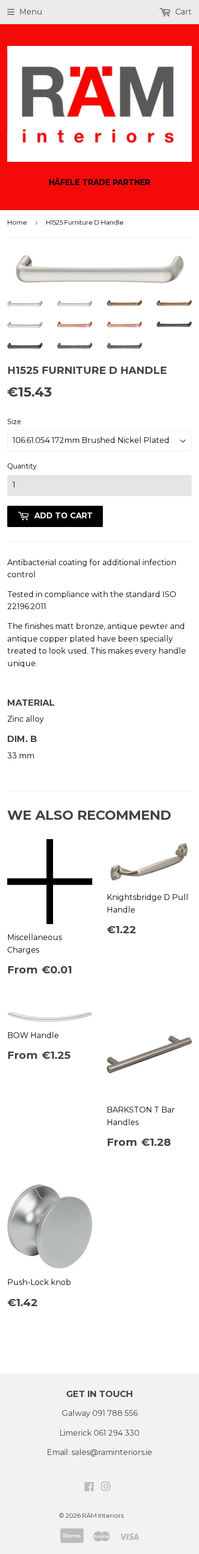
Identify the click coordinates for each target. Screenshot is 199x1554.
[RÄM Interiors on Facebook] (89, 1487)
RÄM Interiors (103, 1515)
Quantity (22, 466)
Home (17, 222)
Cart (182, 11)
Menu (31, 11)
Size (14, 421)
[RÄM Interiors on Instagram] (106, 1487)
